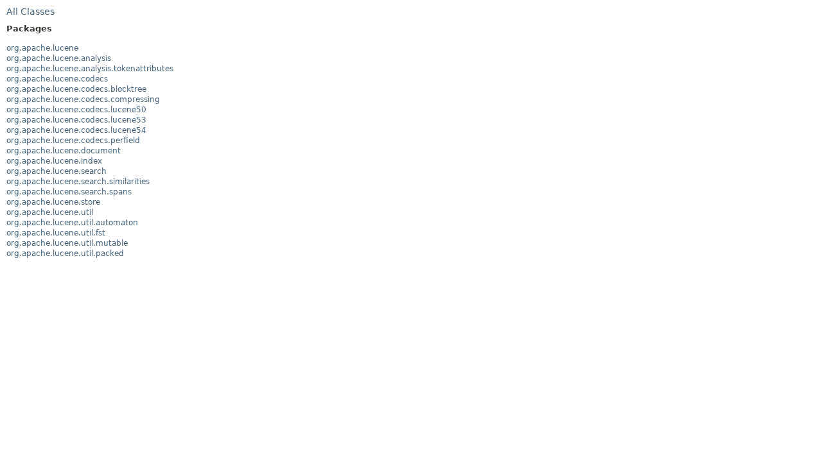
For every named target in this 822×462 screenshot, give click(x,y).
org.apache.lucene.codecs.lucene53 (76, 120)
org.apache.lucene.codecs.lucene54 (76, 130)
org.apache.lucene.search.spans (69, 191)
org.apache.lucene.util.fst (55, 232)
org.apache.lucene (42, 48)
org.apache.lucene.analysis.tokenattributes (89, 68)
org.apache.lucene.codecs (57, 78)
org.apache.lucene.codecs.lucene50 (76, 109)
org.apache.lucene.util (49, 212)
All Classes (30, 11)
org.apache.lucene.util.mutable (67, 243)
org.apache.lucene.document (63, 150)
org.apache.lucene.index (54, 161)
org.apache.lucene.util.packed (65, 253)
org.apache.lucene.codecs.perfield (73, 140)
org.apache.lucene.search (56, 171)
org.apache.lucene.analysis (58, 58)
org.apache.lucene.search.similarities (78, 181)
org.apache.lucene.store (53, 202)
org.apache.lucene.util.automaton (72, 222)
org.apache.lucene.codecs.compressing (83, 99)
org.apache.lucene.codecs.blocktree (76, 89)
